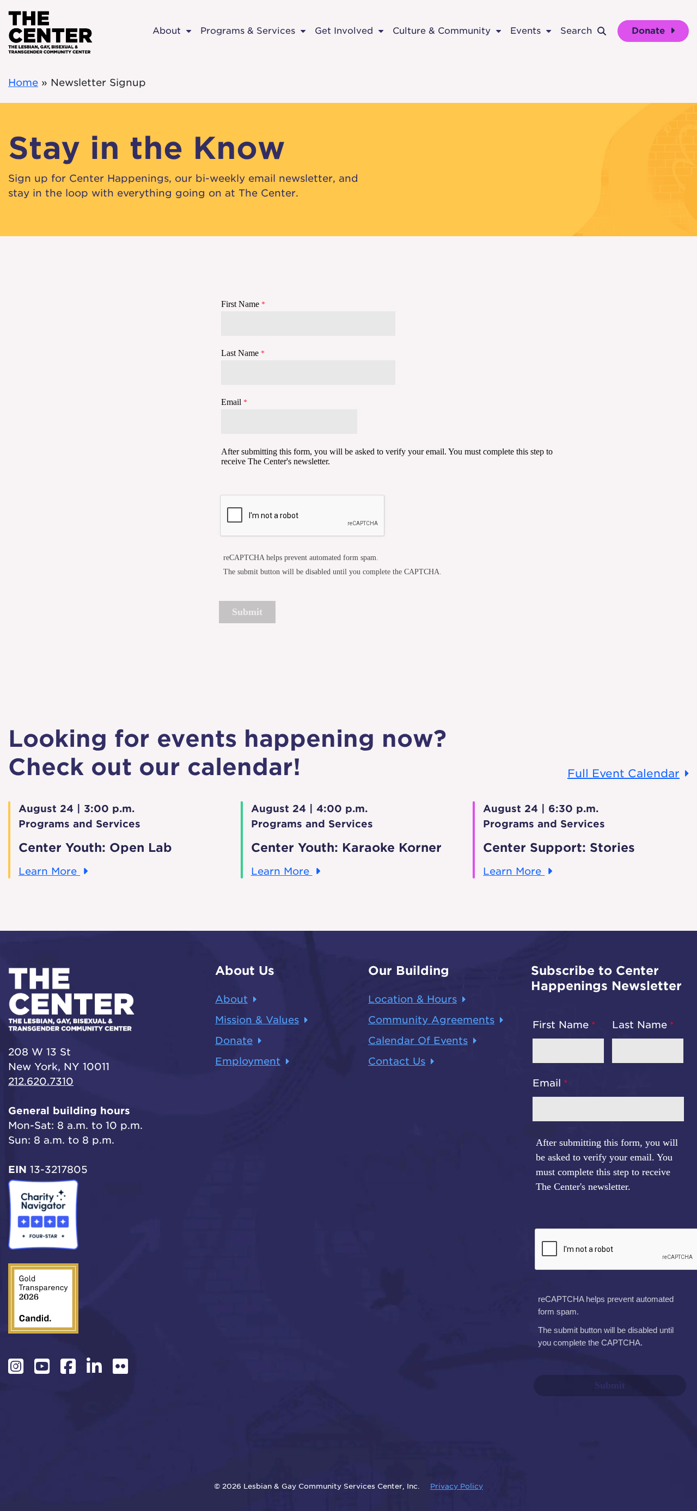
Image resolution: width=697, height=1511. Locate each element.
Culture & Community (442, 31)
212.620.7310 (41, 1081)
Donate (650, 31)
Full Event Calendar (623, 773)
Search (576, 31)
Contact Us (396, 1061)
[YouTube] (42, 1366)
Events (525, 31)
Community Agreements (431, 1019)
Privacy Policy (456, 1486)
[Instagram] (15, 1366)
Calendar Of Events (418, 1040)
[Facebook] (68, 1366)
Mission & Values (257, 1019)
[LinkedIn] (94, 1366)
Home (23, 82)
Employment (247, 1061)
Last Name (639, 1024)
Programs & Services (247, 31)
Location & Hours (412, 999)
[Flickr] (120, 1366)
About (166, 31)
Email (547, 1083)
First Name (561, 1024)
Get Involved (344, 31)
